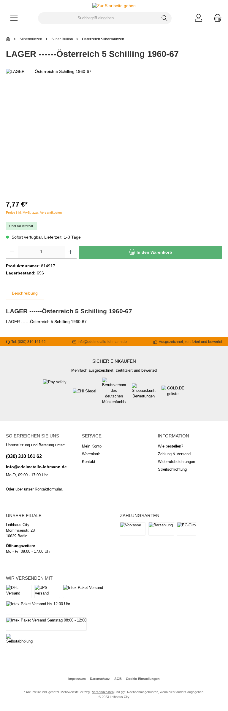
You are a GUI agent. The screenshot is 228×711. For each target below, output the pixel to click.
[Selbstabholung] (19, 640)
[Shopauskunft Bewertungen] (144, 394)
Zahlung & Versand (174, 454)
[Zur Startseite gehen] (114, 6)
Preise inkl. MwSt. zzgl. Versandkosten (34, 212)
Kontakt (88, 462)
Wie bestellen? (170, 446)
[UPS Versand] (47, 591)
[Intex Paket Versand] (83, 591)
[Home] (8, 39)
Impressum (77, 678)
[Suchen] (165, 18)
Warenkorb (91, 454)
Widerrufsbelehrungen (176, 462)
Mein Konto (92, 446)
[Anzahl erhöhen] (70, 252)
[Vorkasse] (132, 529)
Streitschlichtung (172, 469)
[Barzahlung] (161, 529)
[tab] (25, 293)
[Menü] (14, 18)
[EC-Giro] (186, 529)
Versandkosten (103, 692)
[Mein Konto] (199, 18)
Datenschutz (100, 678)
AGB (118, 678)
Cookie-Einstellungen (143, 678)
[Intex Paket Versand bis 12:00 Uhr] (38, 607)
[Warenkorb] (216, 18)
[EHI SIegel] (84, 394)
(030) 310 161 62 (24, 456)
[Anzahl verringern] (12, 252)
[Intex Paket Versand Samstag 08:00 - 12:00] (46, 624)
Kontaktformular (48, 489)
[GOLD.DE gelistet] (173, 394)
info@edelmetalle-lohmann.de (36, 466)
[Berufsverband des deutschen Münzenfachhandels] (114, 394)
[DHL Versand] (18, 591)
